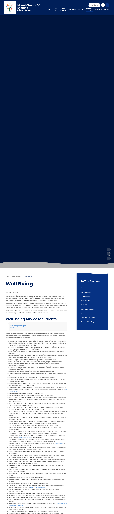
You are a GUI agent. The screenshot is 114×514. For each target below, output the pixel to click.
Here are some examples (37, 487)
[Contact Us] (103, 5)
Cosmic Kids (59, 443)
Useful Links (94, 5)
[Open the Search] (107, 5)
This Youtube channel (24, 437)
